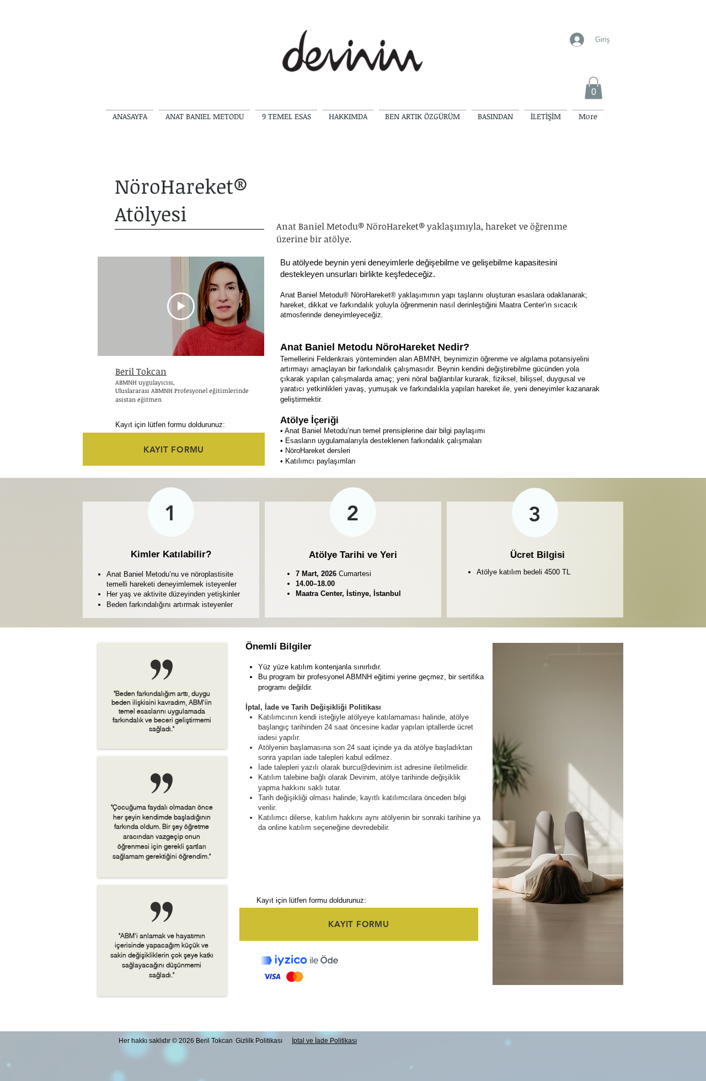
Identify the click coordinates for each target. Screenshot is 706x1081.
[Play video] (181, 306)
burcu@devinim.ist (372, 767)
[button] (593, 88)
